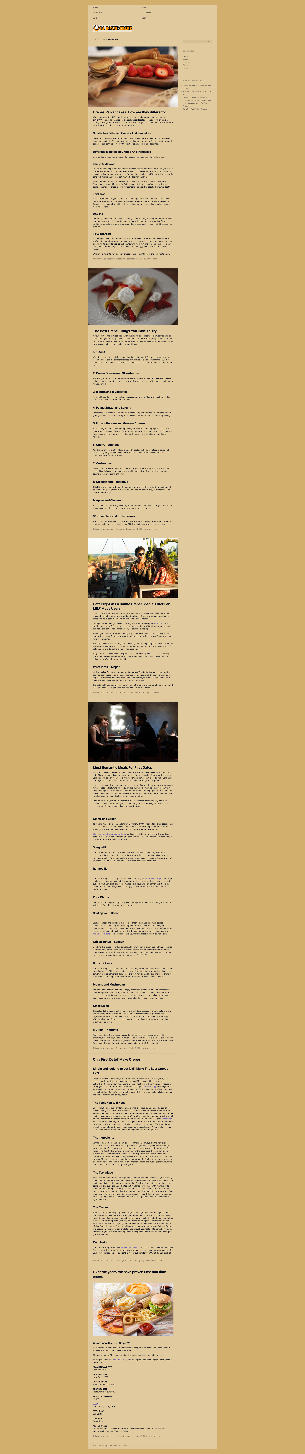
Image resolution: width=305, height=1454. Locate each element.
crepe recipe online (129, 1247)
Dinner (148, 13)
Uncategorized (122, 1260)
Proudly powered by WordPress (114, 1445)
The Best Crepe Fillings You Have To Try (125, 331)
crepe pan (167, 1119)
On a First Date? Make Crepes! (117, 1059)
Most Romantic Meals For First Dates (122, 767)
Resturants (120, 692)
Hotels (119, 1436)
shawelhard (113, 39)
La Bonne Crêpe (121, 1359)
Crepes (119, 259)
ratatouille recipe (153, 878)
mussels (152, 653)
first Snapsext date (101, 934)
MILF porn (158, 623)
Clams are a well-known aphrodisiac (109, 834)
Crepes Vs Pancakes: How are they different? (129, 112)
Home (95, 7)
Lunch (95, 18)
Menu (144, 18)
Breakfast (97, 13)
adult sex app (150, 1086)
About (144, 7)
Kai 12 (95, 1445)
